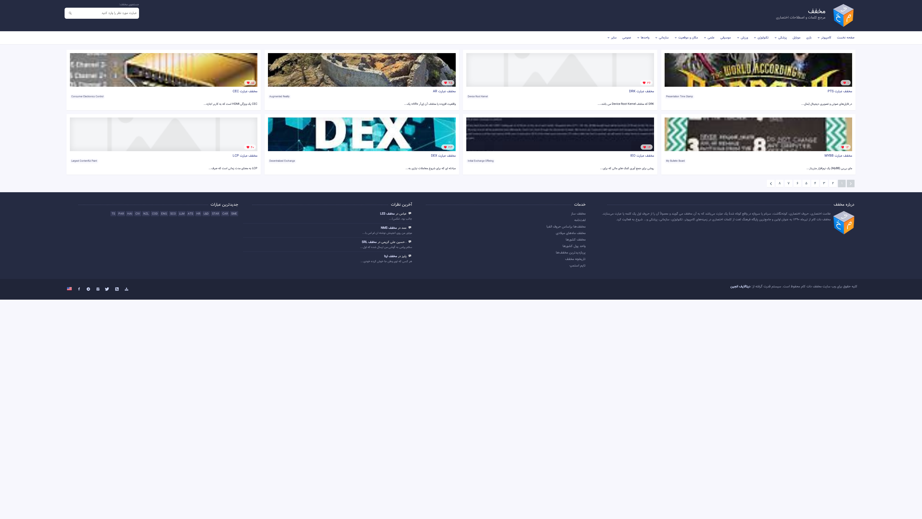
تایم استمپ (578, 265)
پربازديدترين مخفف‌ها (571, 252)
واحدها (645, 37)
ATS (190, 214)
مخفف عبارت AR (444, 91)
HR (198, 214)
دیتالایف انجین (740, 286)
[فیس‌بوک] (79, 289)
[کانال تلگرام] (88, 289)
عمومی (626, 37)
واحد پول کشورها (574, 246)
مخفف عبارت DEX (443, 156)
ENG (164, 214)
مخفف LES (387, 213)
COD (155, 214)
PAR (121, 214)
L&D (206, 214)
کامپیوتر (826, 37)
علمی (711, 37)
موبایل (797, 37)
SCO (173, 214)
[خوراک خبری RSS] (117, 289)
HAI (129, 214)
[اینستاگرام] (98, 289)
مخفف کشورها (576, 239)
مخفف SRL (369, 242)
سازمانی (664, 37)
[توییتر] (107, 289)
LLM (181, 214)
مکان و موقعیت (688, 37)
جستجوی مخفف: (129, 4)
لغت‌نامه (580, 220)
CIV (137, 214)
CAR (225, 214)
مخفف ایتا (390, 256)
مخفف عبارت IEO (642, 156)
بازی (809, 37)
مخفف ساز (578, 213)
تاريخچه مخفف (575, 259)
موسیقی (725, 37)
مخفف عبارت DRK (641, 91)
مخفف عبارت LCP (245, 156)
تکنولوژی (763, 37)
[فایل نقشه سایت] (126, 289)
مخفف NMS (389, 228)
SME (234, 214)
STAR (215, 214)
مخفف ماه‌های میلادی (571, 233)
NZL (146, 214)
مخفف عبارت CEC (245, 91)
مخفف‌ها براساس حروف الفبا (566, 226)
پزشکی (782, 37)
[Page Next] (771, 183)
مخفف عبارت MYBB (838, 156)
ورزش (744, 37)
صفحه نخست (846, 37)
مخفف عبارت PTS (840, 91)
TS (113, 214)
